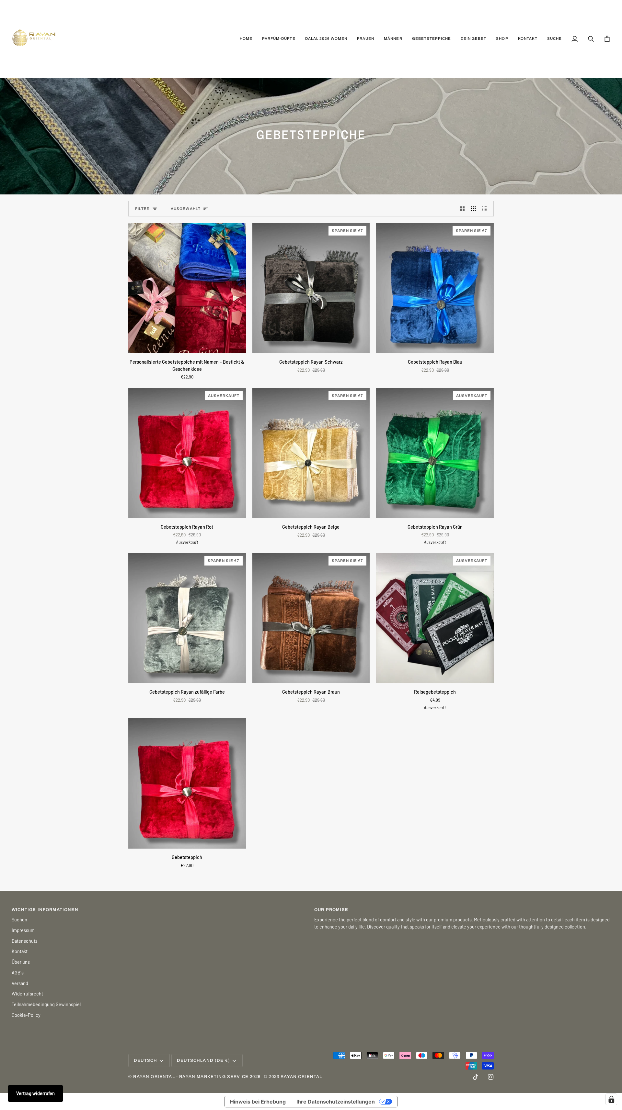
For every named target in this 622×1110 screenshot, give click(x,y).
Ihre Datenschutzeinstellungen (335, 1101)
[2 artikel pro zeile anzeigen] (462, 208)
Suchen (19, 919)
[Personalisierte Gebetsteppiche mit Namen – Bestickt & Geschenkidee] (187, 288)
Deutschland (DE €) (203, 1060)
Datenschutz (24, 941)
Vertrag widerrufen (35, 1093)
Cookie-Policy (26, 1015)
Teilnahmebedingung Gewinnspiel (46, 1004)
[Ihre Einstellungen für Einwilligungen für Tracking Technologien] (611, 1099)
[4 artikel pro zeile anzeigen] (486, 208)
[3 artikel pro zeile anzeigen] (473, 208)
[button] (365, 39)
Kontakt (20, 951)
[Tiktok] (475, 1077)
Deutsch (145, 1060)
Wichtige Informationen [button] (45, 909)
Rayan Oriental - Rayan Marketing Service (190, 1076)
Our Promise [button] (331, 909)
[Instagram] (491, 1077)
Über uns (21, 962)
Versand (20, 983)
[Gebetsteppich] (187, 783)
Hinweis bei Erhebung (258, 1101)
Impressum (23, 930)
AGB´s (18, 972)
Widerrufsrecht (27, 993)
